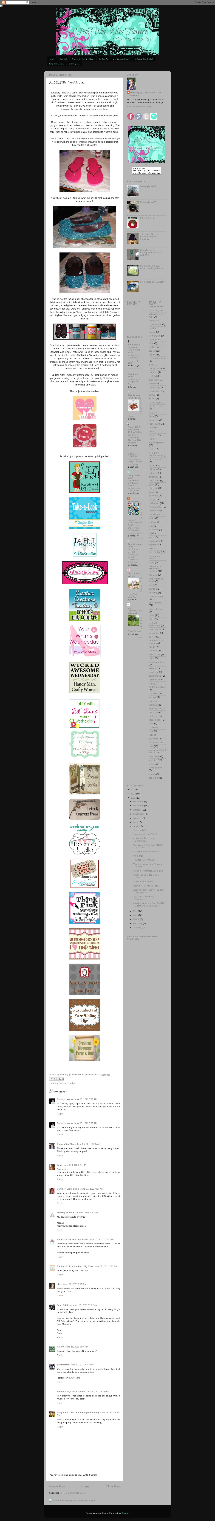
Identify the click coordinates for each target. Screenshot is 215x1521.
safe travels (154, 654)
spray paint (154, 679)
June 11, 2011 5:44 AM (76, 1347)
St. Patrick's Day (157, 687)
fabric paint (154, 424)
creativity (153, 383)
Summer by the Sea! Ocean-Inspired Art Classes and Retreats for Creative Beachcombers (135, 518)
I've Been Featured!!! (121, 58)
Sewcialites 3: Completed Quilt (134, 381)
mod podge (69, 1083)
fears (151, 431)
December (138, 801)
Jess (59, 1165)
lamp (151, 526)
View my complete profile (139, 106)
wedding (153, 760)
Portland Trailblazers (154, 624)
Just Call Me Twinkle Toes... (146, 886)
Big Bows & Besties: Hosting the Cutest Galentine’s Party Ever (133, 555)
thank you (154, 705)
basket (152, 332)
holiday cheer (155, 507)
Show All (141, 638)
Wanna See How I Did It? (83, 58)
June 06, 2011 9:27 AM (85, 1099)
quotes (152, 637)
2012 (133, 794)
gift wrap (153, 473)
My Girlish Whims (133, 574)
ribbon (152, 647)
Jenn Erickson (64, 1305)
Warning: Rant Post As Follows (148, 871)
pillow (151, 615)
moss (151, 562)
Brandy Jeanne (65, 1099)
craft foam (154, 380)
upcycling (153, 739)
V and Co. (133, 454)
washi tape (154, 756)
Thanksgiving (155, 708)
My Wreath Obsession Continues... (144, 839)
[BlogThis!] (53, 1079)
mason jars (154, 541)
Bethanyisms (74, 63)
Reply (60, 1114)
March (136, 919)
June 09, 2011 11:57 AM (85, 1305)
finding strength (156, 443)
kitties (152, 518)
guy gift (152, 499)
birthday (153, 339)
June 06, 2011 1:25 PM (74, 1165)
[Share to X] (56, 1079)
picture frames (156, 609)
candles (153, 354)
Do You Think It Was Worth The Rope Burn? (151, 267)
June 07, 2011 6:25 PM (74, 1284)
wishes (152, 764)
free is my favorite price (155, 454)
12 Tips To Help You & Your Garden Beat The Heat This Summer (135, 437)
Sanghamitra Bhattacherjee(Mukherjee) (78, 1412)
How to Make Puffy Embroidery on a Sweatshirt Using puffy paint (134, 356)
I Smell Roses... (148, 218)
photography (155, 603)
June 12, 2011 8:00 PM (98, 1391)
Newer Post (57, 1486)
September (139, 814)
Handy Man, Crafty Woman (71, 1391)
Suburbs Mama (111, 378)
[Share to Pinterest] (62, 1079)
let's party (153, 529)
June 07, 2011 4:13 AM (91, 1189)
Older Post (113, 1486)
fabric (151, 416)
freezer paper (155, 459)
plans (151, 619)
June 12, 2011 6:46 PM (82, 1365)
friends (152, 465)
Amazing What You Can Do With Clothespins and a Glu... (149, 904)
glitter (60, 1083)
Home (52, 58)
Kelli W (60, 1347)
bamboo (153, 328)
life (150, 533)
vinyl (151, 746)
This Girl (63, 58)
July (135, 822)
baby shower (155, 324)
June (136, 826)
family (152, 427)
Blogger (125, 1513)
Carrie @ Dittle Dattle (68, 1189)
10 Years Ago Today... (143, 882)
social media (155, 676)
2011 (133, 798)
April (135, 915)
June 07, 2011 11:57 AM (102, 1239)
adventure (154, 320)
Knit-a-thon (138, 856)
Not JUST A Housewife (134, 428)
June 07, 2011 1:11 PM (105, 1266)
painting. (153, 592)
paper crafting (156, 596)
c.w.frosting (63, 1365)
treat (151, 731)
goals (151, 492)
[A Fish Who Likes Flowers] (146, 162)
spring (152, 683)
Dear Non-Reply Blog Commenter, (143, 897)
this (92, 378)
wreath (152, 774)
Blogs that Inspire (56, 63)
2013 (133, 789)
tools (151, 723)
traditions (153, 727)
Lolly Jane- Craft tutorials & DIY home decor (134, 480)
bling (151, 343)
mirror (152, 548)
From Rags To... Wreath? (152, 282)
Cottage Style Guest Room (134, 489)
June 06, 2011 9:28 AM (88, 1144)
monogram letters (154, 557)
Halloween (154, 503)
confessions (155, 368)
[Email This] (50, 1079)
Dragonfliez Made (66, 1144)
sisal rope (153, 672)
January (137, 928)
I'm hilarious (155, 514)
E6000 (152, 395)
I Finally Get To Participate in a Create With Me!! (151, 252)
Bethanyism (155, 336)
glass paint (154, 480)
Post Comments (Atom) (74, 1493)
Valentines (154, 742)
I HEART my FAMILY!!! (144, 860)
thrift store (154, 716)
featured (153, 435)
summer (153, 701)
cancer (152, 351)
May (135, 911)
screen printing (156, 662)
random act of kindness (156, 641)
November (138, 805)
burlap (152, 347)
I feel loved (154, 511)
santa (151, 658)
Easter (152, 398)
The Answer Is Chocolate (134, 396)
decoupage (154, 387)
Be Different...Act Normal (135, 610)
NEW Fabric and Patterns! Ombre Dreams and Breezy (135, 460)
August (137, 818)
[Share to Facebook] (59, 1079)
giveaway (153, 477)
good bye (153, 496)
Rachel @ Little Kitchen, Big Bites (75, 1266)
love (151, 537)
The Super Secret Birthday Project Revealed (149, 236)
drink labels (154, 391)
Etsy (151, 412)
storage (152, 697)
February (138, 923)
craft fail (153, 376)
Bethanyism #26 (148, 202)
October (137, 810)
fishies (152, 449)
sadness (153, 650)
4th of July (154, 310)
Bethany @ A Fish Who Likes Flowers (145, 94)
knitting (152, 522)
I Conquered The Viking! (145, 834)
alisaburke (133, 502)
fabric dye (154, 420)
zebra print (154, 778)
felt (150, 439)
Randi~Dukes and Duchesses (73, 1239)
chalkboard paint (157, 358)
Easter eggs (155, 402)
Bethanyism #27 (148, 186)
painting (153, 589)
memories (154, 545)
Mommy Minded (65, 1212)
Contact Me (103, 58)
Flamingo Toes (133, 375)
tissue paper (155, 720)
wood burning (155, 768)
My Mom (153, 575)
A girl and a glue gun (134, 346)
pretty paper (155, 629)
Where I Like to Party (144, 58)
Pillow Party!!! (139, 830)
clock (151, 365)
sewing (152, 668)
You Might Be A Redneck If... (147, 851)
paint (151, 585)
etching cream (156, 406)
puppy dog (154, 633)
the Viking (154, 712)
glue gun (153, 488)
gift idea (153, 469)
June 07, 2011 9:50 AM (86, 1212)
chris (59, 1284)
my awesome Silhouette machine (155, 568)
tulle (151, 735)
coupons (153, 372)
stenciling (153, 693)
